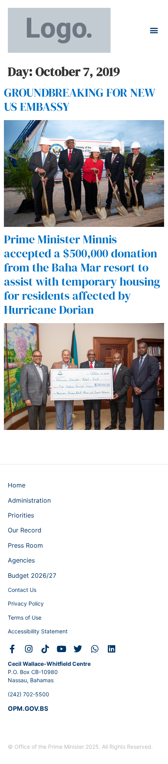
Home (16, 485)
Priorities (21, 515)
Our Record (24, 530)
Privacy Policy (26, 603)
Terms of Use (24, 617)
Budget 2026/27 (32, 575)
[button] (153, 30)
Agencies (21, 560)
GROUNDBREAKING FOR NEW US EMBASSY (79, 99)
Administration (29, 500)
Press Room (25, 545)
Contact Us (22, 589)
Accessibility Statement (38, 631)
